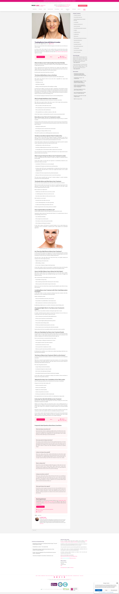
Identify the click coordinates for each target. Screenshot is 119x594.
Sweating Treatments (77, 44)
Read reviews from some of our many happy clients (69, 556)
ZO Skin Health (76, 48)
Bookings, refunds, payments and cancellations (63, 575)
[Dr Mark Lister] (37, 519)
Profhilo (75, 30)
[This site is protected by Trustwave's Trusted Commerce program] (51, 589)
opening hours (46, 502)
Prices (51, 56)
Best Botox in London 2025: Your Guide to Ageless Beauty (80, 96)
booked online (47, 501)
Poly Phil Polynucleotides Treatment (80, 28)
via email (52, 501)
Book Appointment (40, 56)
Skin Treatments (77, 42)
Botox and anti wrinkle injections (61, 51)
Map (61, 565)
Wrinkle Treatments (77, 15)
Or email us (39, 511)
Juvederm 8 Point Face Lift (78, 24)
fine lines (34, 530)
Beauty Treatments (77, 52)
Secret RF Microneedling (78, 50)
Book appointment (64, 567)
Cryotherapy (76, 22)
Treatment (52, 43)
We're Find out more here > (68, 558)
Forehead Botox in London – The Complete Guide (79, 78)
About (36, 515)
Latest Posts (39, 515)
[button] (117, 583)
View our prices (40, 510)
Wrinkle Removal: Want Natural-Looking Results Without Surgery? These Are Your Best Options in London (80, 74)
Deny (106, 590)
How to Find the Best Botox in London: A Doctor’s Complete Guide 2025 (80, 93)
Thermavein (76, 36)
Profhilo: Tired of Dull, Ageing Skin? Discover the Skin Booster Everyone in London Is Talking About (80, 86)
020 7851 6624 (38, 502)
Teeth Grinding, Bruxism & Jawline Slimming (79, 20)
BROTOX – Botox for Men (78, 98)
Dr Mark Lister (43, 517)
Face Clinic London (44, 518)
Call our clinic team (62, 57)
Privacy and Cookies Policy (102, 592)
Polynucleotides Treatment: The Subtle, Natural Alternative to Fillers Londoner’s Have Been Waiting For (80, 82)
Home (37, 575)
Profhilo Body (76, 34)
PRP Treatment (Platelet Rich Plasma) (80, 38)
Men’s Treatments (77, 26)
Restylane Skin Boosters (78, 40)
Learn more (42, 523)
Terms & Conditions (41, 575)
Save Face (81, 575)
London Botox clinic (62, 500)
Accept (98, 590)
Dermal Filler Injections (78, 17)
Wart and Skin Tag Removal (78, 46)
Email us (62, 56)
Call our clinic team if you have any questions (45, 509)
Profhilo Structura (77, 32)
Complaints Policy (76, 575)
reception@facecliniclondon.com (63, 6)
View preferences (114, 590)
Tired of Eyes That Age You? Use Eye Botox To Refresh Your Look (79, 89)
